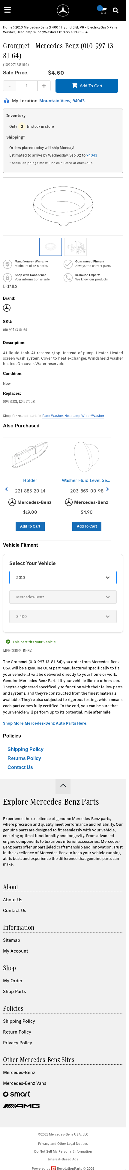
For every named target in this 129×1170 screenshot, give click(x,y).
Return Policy (17, 1032)
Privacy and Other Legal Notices (63, 1143)
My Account (15, 951)
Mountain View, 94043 (62, 100)
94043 (91, 155)
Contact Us (20, 767)
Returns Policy (24, 758)
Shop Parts (14, 991)
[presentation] (6, 489)
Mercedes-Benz (19, 1072)
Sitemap (11, 940)
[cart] (102, 10)
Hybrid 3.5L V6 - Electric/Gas (83, 27)
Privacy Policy (17, 1043)
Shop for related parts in (53, 415)
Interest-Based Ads (63, 1159)
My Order (12, 980)
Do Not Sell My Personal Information (63, 1151)
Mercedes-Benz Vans (24, 1083)
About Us (12, 899)
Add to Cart (91, 85)
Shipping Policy (26, 749)
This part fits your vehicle (34, 642)
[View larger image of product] (50, 247)
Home (7, 27)
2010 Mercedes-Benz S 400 (36, 27)
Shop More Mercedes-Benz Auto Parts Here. (45, 723)
